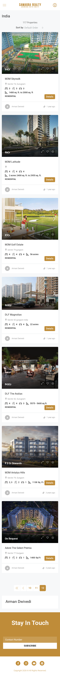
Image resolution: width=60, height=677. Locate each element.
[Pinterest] (42, 663)
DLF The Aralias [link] (13, 393)
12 (42, 588)
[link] (30, 53)
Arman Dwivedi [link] (18, 107)
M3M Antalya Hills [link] (15, 472)
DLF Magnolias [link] (13, 314)
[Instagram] (26, 663)
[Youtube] (34, 663)
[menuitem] (55, 5)
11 (36, 588)
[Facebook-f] (18, 663)
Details (49, 96)
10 (29, 588)
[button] (8, 5)
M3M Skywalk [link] (12, 78)
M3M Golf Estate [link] (14, 244)
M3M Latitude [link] (12, 161)
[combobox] (34, 28)
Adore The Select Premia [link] (18, 548)
